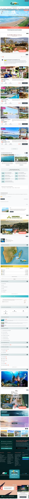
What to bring (16, 462)
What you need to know (18, 454)
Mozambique (4, 8)
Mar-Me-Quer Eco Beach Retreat (5, 120)
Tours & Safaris (4, 352)
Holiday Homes (5, 358)
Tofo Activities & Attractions (6, 338)
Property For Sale (2, 460)
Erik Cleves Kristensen (4, 10)
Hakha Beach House (5, 79)
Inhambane (8, 160)
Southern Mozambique (9, 8)
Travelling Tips (17, 461)
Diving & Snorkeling (14, 311)
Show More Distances (14, 276)
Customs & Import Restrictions (17, 460)
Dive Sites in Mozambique (9, 461)
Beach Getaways (5, 311)
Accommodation (22, 8)
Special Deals (2, 456)
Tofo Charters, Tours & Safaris (6, 335)
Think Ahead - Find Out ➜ (14, 477)
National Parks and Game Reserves (3, 457)
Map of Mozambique (2, 461)
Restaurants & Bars (2, 459)
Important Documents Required (18, 456)
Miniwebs (4, 474)
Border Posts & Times (10, 456)
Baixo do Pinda (4, 283)
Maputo (4, 271)
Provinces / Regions (10, 455)
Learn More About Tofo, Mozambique (7, 330)
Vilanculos (4, 270)
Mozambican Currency (10, 457)
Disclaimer (23, 455)
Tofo (18, 8)
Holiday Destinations (10, 454)
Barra (3, 285)
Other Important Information (17, 463)
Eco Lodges (4, 363)
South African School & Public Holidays (10, 463)
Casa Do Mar (3, 140)
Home (1, 8)
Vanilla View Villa (4, 99)
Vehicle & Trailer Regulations (17, 458)
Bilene (3, 288)
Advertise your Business (25, 457)
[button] (27, 54)
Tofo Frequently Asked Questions (6, 340)
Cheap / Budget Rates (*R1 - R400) (7, 344)
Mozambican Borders (17, 455)
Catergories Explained (25, 454)
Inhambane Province (15, 8)
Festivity (23, 311)
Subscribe (6, 448)
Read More (11, 211)
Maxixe (21, 160)
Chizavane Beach (4, 290)
